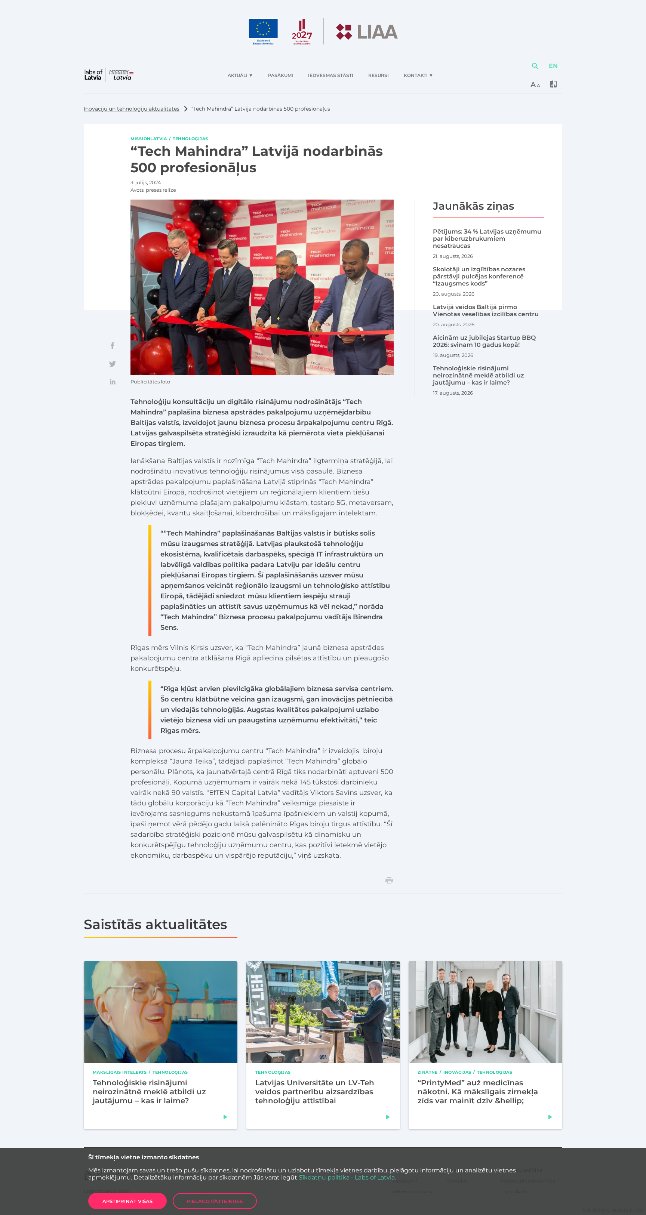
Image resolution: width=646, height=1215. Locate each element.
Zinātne (428, 1072)
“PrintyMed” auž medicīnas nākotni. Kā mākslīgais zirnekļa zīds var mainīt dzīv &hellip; (478, 1091)
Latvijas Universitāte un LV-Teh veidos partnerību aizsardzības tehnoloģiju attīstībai (314, 1091)
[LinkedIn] (112, 382)
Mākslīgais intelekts (120, 1072)
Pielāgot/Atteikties (215, 1201)
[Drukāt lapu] (389, 880)
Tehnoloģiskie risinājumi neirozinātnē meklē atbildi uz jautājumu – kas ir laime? (149, 1091)
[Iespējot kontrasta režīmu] (553, 84)
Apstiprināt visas (127, 1201)
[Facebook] (112, 346)
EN (553, 66)
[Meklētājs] (535, 66)
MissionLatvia (148, 138)
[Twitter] (112, 364)
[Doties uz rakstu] (225, 1117)
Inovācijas (457, 1072)
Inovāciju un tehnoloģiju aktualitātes (131, 108)
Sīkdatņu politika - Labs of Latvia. (347, 1177)
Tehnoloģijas (190, 138)
